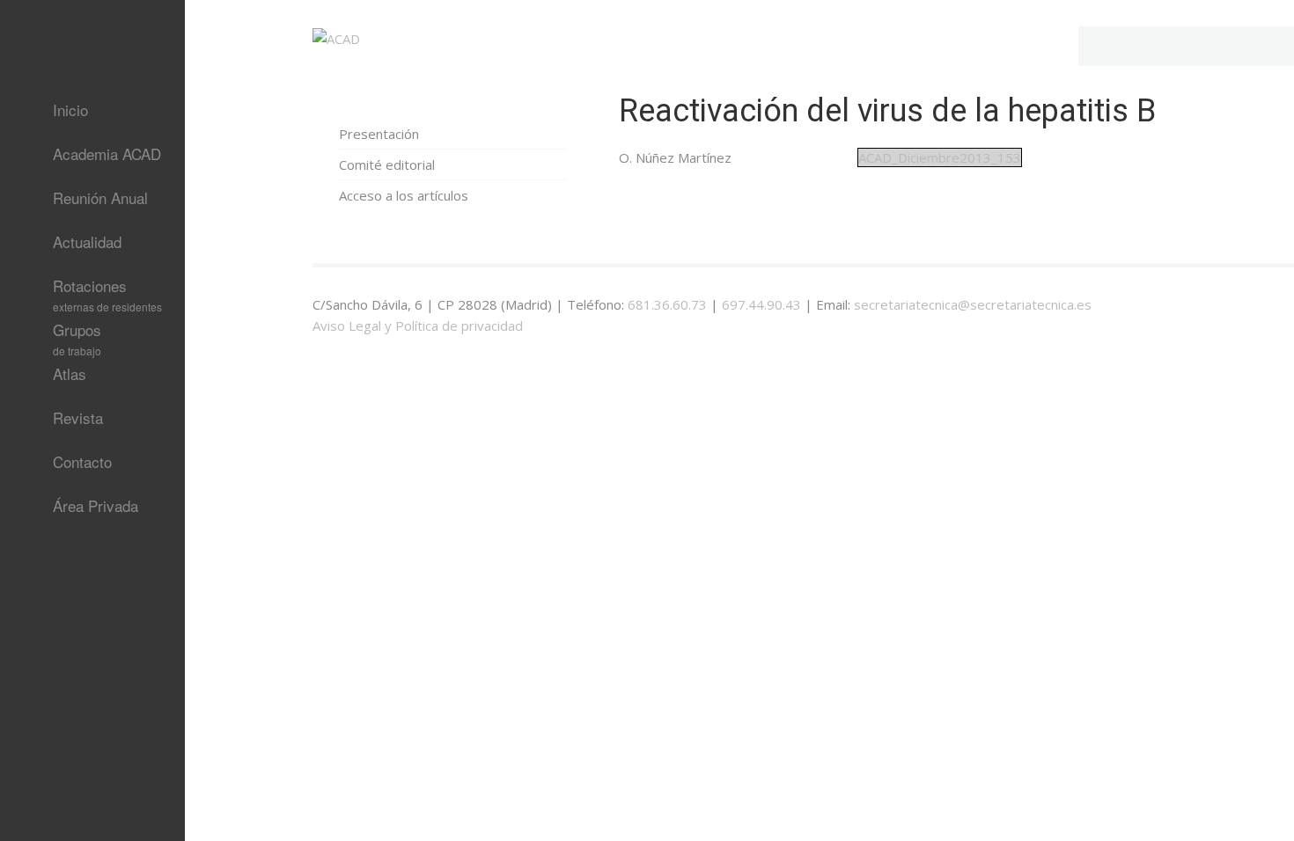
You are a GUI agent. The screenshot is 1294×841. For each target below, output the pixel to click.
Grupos (77, 335)
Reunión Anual (100, 197)
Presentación (379, 134)
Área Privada (95, 505)
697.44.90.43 (761, 304)
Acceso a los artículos (403, 195)
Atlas (69, 373)
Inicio (70, 110)
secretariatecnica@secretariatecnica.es (973, 304)
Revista (78, 417)
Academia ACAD (107, 154)
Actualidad (87, 241)
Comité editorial (387, 164)
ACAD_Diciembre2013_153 (939, 157)
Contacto (82, 461)
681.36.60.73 (667, 304)
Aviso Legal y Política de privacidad (417, 325)
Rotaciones (107, 291)
